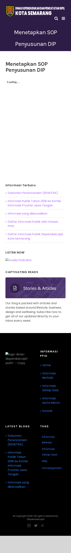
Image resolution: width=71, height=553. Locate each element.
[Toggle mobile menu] (64, 18)
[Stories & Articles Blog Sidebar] (35, 279)
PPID (44, 461)
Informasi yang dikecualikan (27, 213)
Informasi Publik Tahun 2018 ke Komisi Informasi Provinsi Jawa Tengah (34, 203)
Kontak (47, 411)
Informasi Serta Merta (51, 400)
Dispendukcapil (35, 519)
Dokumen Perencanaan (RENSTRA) (33, 193)
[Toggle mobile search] (56, 18)
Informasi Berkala (49, 375)
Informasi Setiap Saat (50, 388)
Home (46, 365)
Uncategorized (51, 468)
